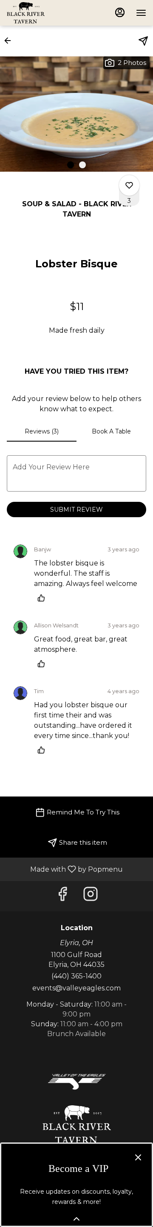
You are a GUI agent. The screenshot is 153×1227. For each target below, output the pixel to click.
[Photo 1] (70, 164)
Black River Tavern (76, 1124)
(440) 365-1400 (76, 976)
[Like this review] (43, 597)
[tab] (41, 431)
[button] (10, 40)
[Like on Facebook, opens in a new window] (62, 896)
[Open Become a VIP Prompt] (76, 1219)
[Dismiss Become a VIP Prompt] (138, 1157)
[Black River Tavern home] (45, 12)
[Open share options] (143, 41)
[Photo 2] (82, 164)
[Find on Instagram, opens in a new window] (90, 896)
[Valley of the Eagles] (76, 1081)
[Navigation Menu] (141, 13)
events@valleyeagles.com (76, 988)
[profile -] (120, 12)
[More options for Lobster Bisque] (129, 185)
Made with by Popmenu (64, 869)
